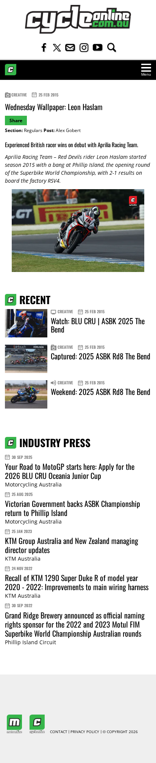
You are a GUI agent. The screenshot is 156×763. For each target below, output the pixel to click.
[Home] (78, 19)
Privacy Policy (84, 732)
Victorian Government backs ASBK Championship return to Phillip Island (72, 508)
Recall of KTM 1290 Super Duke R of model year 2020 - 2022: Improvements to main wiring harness (76, 582)
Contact (58, 732)
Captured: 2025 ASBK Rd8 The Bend (100, 356)
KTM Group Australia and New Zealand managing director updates (71, 545)
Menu (146, 74)
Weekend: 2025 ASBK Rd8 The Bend (100, 391)
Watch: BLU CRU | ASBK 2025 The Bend (98, 325)
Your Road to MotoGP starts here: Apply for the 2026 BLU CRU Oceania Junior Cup (69, 471)
